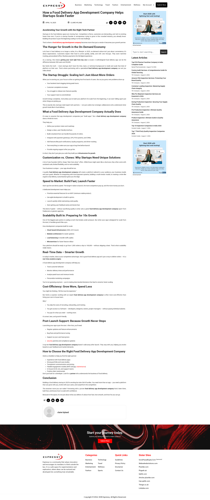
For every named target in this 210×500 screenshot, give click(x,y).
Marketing (88, 5)
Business (78, 5)
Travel (107, 5)
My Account (147, 5)
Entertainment (126, 5)
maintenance (80, 367)
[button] (111, 22)
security (49, 341)
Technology (98, 5)
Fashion (115, 5)
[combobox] (146, 52)
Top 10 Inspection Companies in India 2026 (146, 126)
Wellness (137, 5)
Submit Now (161, 5)
